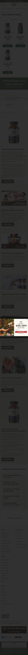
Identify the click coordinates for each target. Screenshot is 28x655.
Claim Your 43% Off (21, 331)
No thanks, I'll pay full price (21, 333)
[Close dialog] (27, 319)
